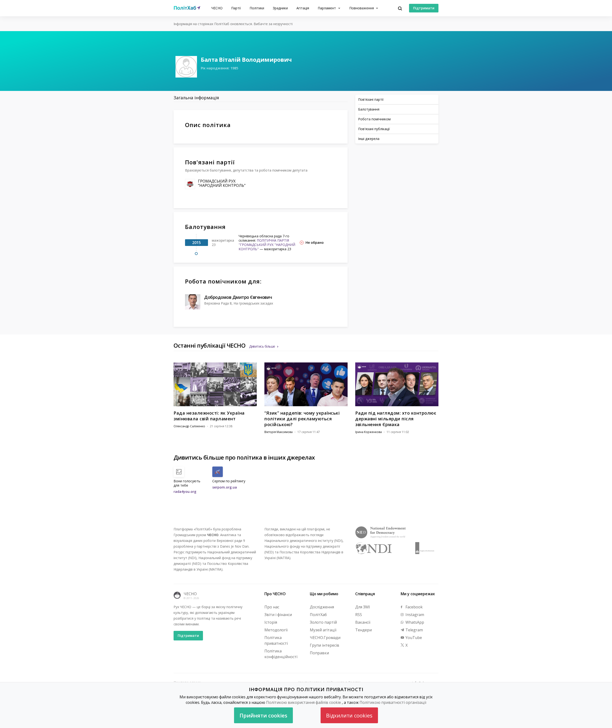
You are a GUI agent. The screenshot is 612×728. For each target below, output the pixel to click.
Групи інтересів (324, 645)
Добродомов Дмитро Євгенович (238, 297)
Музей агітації (323, 630)
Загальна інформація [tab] (196, 97)
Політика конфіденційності (280, 653)
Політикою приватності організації (393, 702)
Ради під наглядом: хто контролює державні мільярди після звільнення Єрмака (395, 418)
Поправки (319, 653)
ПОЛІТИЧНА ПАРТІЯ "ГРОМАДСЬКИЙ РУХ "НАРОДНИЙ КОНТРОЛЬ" (267, 244)
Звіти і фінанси (278, 614)
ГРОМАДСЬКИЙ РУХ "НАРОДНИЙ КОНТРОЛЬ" (222, 183)
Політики (257, 8)
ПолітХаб (318, 614)
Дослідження (322, 607)
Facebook (413, 607)
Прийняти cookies (263, 715)
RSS (358, 614)
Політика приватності (276, 640)
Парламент (327, 8)
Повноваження (362, 8)
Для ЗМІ (362, 607)
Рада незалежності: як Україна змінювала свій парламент (209, 416)
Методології (276, 630)
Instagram (414, 614)
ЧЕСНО (217, 8)
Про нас (271, 607)
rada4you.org (185, 491)
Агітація (302, 8)
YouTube (413, 637)
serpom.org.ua (224, 487)
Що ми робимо (324, 594)
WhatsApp (414, 622)
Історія (270, 622)
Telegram (413, 630)
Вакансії (362, 622)
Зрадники (280, 8)
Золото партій (323, 622)
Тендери (363, 630)
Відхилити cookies (349, 715)
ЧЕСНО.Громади (325, 637)
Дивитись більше (262, 346)
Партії (236, 8)
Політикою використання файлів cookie (303, 702)
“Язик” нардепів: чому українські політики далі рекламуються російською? (302, 418)
